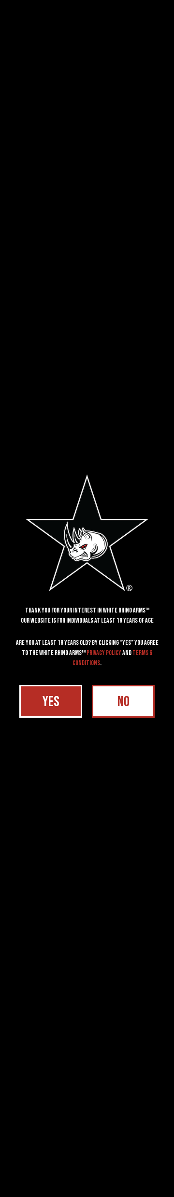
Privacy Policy (104, 653)
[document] (87, 598)
